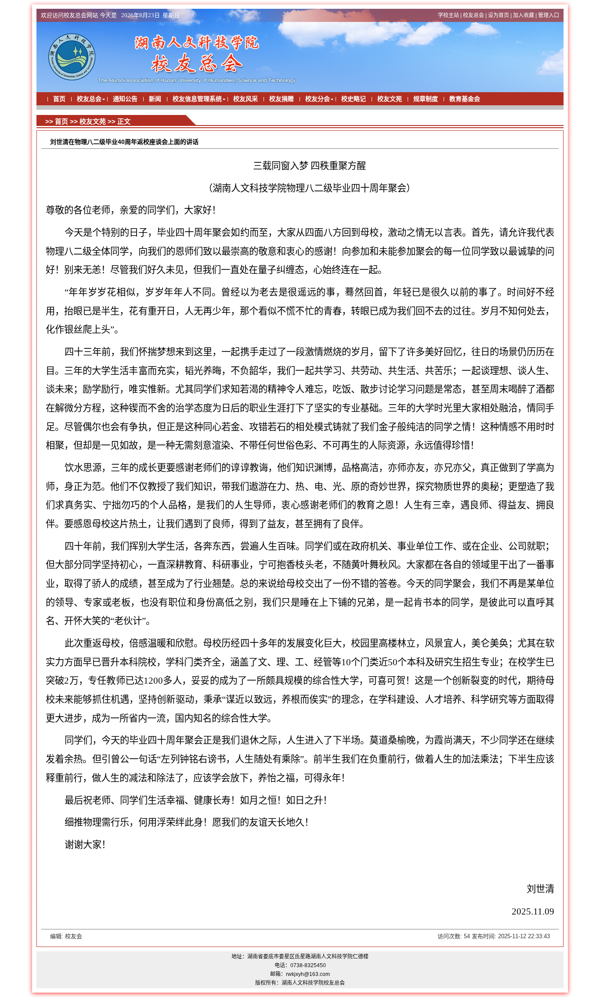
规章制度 (425, 99)
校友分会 (317, 99)
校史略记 (353, 99)
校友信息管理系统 (197, 99)
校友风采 (245, 99)
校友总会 (473, 15)
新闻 (155, 99)
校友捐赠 (281, 99)
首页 (59, 99)
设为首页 (498, 15)
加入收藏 (523, 15)
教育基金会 (464, 99)
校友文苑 (389, 99)
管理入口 (548, 15)
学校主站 (448, 15)
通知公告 (125, 99)
